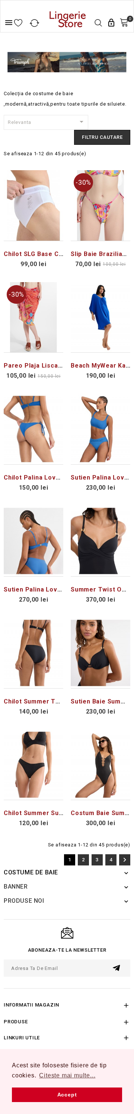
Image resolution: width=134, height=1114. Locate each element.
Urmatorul (125, 860)
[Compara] (34, 23)
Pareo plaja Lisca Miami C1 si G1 (54, 365)
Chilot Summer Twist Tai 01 (46, 701)
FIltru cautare (102, 137)
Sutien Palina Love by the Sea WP (56, 589)
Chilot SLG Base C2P (35, 254)
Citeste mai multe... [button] (67, 1075)
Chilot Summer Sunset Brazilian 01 (57, 813)
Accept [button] (67, 1095)
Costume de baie (31, 872)
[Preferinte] (18, 23)
